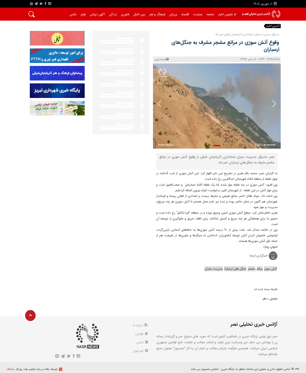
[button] (217, 145)
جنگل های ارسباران (235, 268)
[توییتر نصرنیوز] (41, 3)
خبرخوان (138, 350)
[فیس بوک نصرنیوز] (45, 3)
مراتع (260, 268)
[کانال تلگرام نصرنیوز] (36, 3)
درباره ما (138, 325)
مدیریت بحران (214, 268)
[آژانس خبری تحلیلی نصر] (261, 14)
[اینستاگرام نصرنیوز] (50, 3)
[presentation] (271, 103)
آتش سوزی (270, 268)
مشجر (251, 268)
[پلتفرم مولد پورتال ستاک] (60, 369)
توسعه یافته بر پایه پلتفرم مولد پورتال (36, 369)
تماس (140, 342)
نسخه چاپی (160, 59)
